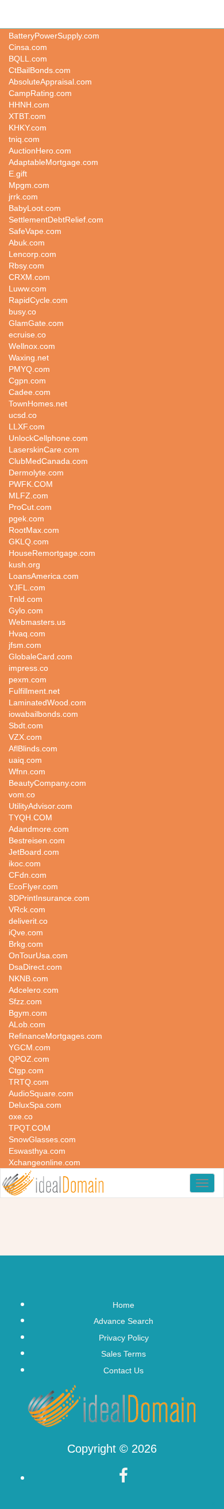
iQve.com (26, 932)
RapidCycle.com (38, 300)
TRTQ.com (29, 1081)
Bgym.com (28, 1012)
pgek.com (26, 518)
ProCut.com (30, 507)
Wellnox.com (32, 346)
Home (123, 1305)
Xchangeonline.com (44, 1162)
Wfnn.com (27, 771)
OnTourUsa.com (38, 955)
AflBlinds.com (33, 748)
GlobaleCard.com (40, 656)
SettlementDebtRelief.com (56, 219)
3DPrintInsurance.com (49, 898)
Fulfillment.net (34, 691)
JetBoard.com (34, 852)
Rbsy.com (26, 265)
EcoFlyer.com (33, 886)
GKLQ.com (29, 541)
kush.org (24, 564)
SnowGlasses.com (42, 1139)
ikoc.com (25, 863)
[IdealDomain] (53, 1183)
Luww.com (28, 288)
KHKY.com (28, 127)
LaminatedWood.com (47, 702)
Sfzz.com (25, 1001)
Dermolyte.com (36, 472)
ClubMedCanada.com (48, 461)
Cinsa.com (28, 47)
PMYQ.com (29, 369)
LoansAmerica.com (44, 576)
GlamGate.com (36, 323)
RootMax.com (34, 530)
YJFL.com (27, 587)
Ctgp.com (26, 1070)
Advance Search (123, 1321)
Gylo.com (26, 610)
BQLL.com (28, 58)
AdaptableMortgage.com (53, 162)
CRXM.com (29, 277)
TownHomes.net (38, 403)
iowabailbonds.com (43, 714)
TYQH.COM (30, 817)
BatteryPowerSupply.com (54, 35)
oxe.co (21, 1116)
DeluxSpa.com (35, 1104)
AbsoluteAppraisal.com (50, 81)
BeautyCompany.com (47, 783)
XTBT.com (27, 116)
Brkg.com (26, 944)
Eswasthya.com (37, 1150)
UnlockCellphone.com (48, 438)
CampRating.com (40, 93)
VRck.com (27, 909)
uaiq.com (25, 760)
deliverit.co (28, 921)
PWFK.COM (31, 484)
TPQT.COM (30, 1127)
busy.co (22, 311)
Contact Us (123, 1370)
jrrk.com (23, 196)
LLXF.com (27, 426)
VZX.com (25, 737)
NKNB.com (28, 978)
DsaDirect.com (35, 967)
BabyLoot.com (35, 208)
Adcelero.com (34, 990)
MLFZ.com (28, 495)
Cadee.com (30, 392)
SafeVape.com (35, 231)
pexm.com (28, 679)
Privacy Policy (124, 1337)
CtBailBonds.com (40, 70)
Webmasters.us (37, 622)
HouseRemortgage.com (52, 553)
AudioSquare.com (41, 1093)
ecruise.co (27, 334)
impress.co (28, 668)
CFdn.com (28, 875)
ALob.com (27, 1024)
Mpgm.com (29, 185)
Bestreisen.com (37, 840)
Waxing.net (29, 357)
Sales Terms (123, 1353)
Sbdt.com (26, 725)
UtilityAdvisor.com (40, 806)
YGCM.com (30, 1047)
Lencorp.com (32, 254)
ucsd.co (23, 415)
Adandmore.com (39, 829)
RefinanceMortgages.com (55, 1035)
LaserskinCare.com (44, 449)
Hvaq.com (27, 633)
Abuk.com (27, 242)
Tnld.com (26, 599)
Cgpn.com (27, 380)
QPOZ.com (29, 1058)
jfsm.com (25, 645)
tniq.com (24, 139)
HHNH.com (29, 104)
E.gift (18, 173)
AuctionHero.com (40, 150)
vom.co (22, 794)
